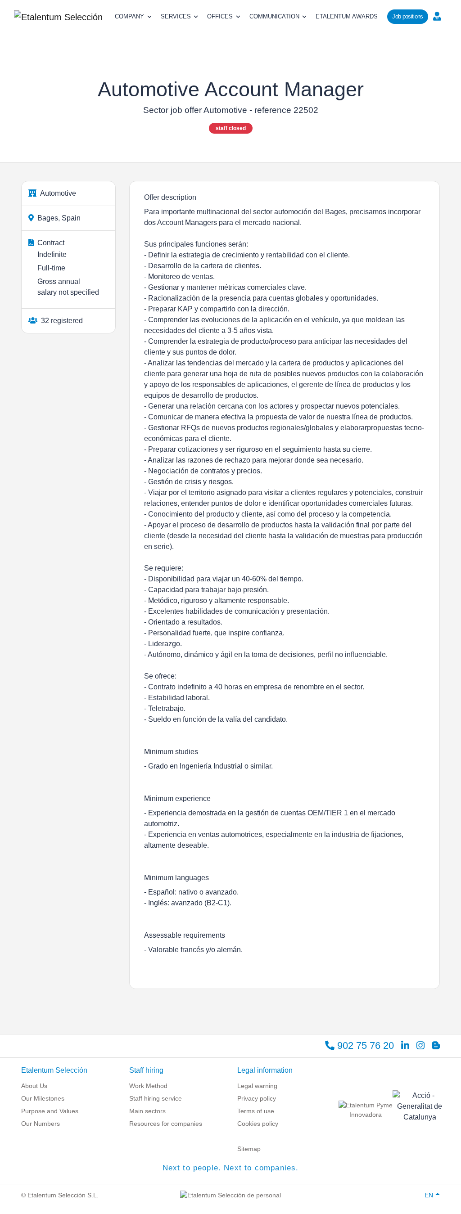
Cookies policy (257, 1123)
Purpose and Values (49, 1111)
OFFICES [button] (220, 16)
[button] (439, 15)
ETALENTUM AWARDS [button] (347, 16)
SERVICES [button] (176, 16)
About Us (34, 1085)
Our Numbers (40, 1123)
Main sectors (147, 1111)
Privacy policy (256, 1098)
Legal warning (257, 1085)
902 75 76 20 (364, 1045)
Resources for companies (165, 1123)
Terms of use (255, 1111)
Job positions (407, 16)
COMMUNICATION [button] (274, 16)
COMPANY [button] (129, 16)
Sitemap (249, 1148)
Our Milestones (42, 1098)
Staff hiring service (155, 1098)
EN (429, 1195)
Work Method (148, 1085)
